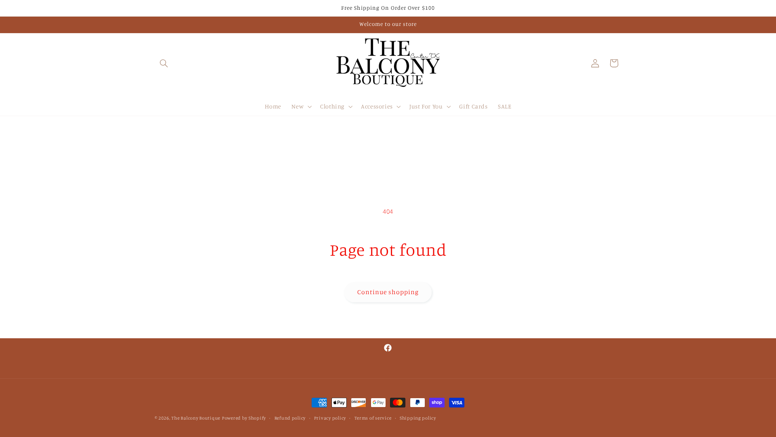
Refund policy (290, 418)
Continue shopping (388, 292)
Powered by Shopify (244, 418)
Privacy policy (330, 418)
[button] (164, 63)
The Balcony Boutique (195, 418)
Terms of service (373, 418)
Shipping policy (418, 418)
